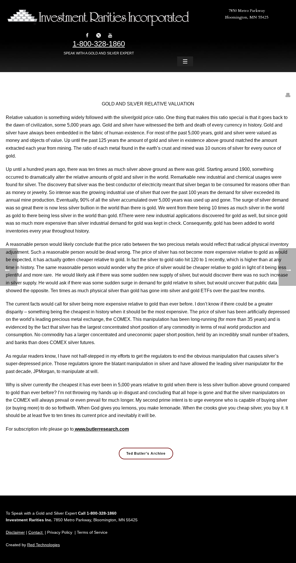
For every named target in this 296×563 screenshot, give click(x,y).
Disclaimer (15, 532)
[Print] (288, 92)
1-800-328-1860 (99, 43)
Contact (36, 532)
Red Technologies (43, 544)
